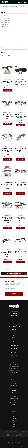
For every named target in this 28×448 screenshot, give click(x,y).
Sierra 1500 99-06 (5, 20)
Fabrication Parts (14, 372)
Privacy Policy (13, 440)
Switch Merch (14, 379)
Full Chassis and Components (14, 370)
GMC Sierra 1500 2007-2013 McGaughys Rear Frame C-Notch (7, 218)
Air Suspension (14, 357)
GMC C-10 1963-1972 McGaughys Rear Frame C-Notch (7, 184)
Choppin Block (14, 420)
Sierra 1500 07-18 (5, 22)
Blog (14, 335)
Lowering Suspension (14, 360)
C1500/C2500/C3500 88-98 (7, 18)
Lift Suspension (14, 359)
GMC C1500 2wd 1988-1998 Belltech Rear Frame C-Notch (7, 252)
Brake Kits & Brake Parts (14, 366)
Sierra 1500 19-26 (5, 24)
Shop (14, 331)
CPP (14, 400)
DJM (14, 426)
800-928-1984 (16, 318)
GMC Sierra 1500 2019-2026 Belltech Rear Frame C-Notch (21, 252)
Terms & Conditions (20, 440)
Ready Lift (14, 406)
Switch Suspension (14, 398)
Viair (14, 424)
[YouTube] (11, 348)
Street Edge (14, 404)
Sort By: (3, 55)
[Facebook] (16, 348)
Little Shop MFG (14, 418)
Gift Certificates (14, 385)
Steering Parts (14, 368)
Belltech (14, 392)
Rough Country (14, 411)
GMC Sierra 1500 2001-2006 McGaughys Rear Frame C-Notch (20, 116)
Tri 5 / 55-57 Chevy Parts (14, 376)
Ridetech (14, 396)
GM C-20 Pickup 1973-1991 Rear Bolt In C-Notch (7, 115)
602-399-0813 (15, 320)
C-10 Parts (14, 374)
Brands (14, 333)
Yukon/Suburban (4, 26)
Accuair (14, 422)
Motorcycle (14, 377)
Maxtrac (14, 413)
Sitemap (14, 341)
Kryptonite (14, 408)
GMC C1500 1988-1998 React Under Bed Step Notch (20, 150)
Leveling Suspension (14, 362)
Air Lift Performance (14, 402)
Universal (14, 381)
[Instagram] (14, 348)
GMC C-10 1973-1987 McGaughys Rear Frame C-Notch (21, 218)
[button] (14, 48)
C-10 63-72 (3, 15)
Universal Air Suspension (14, 414)
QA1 (14, 416)
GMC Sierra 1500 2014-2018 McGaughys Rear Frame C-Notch (7, 150)
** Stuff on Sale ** (14, 355)
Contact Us (14, 337)
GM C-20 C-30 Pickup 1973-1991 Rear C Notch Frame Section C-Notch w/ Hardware (20, 83)
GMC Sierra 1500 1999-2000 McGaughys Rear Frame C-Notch (20, 184)
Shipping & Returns (7, 440)
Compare (6, 87)
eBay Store (14, 383)
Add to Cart (7, 90)
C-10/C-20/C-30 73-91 (6, 17)
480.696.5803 (15, 323)
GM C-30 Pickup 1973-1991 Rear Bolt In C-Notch (7, 82)
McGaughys (14, 394)
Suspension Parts (14, 364)
